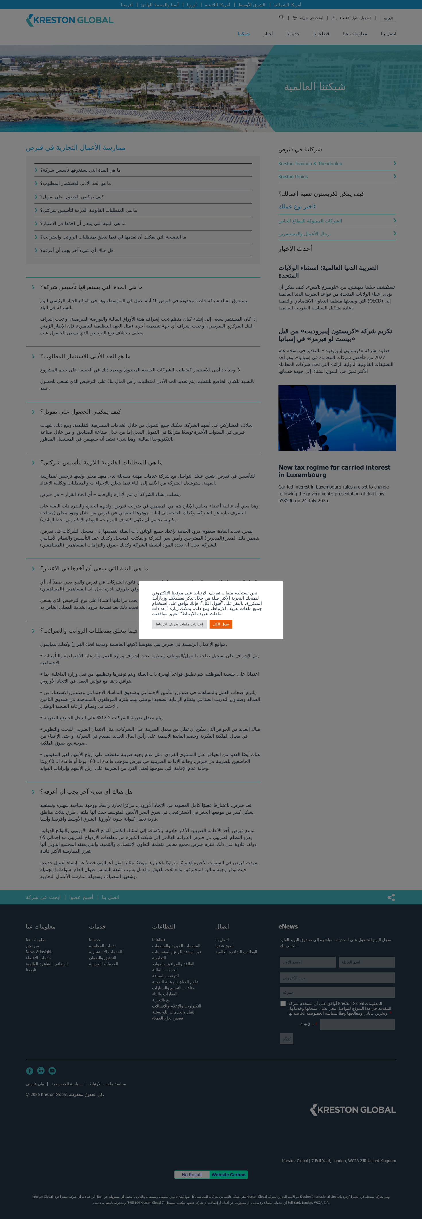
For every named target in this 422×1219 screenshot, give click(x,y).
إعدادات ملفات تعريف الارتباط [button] (179, 624)
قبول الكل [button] (221, 624)
